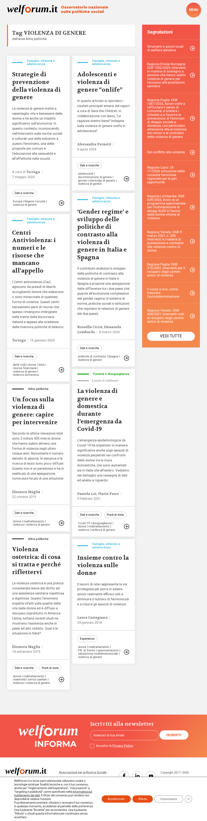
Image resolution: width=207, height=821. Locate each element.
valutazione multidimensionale (98, 653)
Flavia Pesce (108, 494)
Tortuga (33, 172)
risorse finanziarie (25, 368)
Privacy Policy (122, 746)
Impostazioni (169, 799)
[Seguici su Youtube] (151, 776)
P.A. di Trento (86, 650)
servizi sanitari (37, 679)
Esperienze (87, 638)
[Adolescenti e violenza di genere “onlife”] (126, 178)
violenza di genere (25, 204)
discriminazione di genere (95, 177)
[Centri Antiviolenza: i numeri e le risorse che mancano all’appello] (61, 369)
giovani (82, 180)
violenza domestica (26, 374)
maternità (19, 679)
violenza (83, 529)
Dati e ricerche (24, 193)
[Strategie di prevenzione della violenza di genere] (61, 203)
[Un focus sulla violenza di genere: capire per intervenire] (61, 523)
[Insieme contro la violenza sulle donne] (126, 652)
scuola (40, 201)
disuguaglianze (102, 523)
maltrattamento (99, 526)
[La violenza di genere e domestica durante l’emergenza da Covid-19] (126, 526)
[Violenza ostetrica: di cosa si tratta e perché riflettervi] (61, 679)
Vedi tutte (171, 336)
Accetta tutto (116, 799)
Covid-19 (84, 523)
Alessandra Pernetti (94, 144)
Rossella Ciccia (89, 327)
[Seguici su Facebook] (124, 776)
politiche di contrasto (92, 356)
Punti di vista (115, 515)
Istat (41, 364)
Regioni (29, 201)
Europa (17, 201)
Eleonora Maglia (26, 492)
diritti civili (19, 364)
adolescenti (85, 173)
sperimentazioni (108, 650)
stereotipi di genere (102, 180)
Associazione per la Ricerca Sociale (83, 772)
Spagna (113, 356)
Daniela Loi (86, 494)
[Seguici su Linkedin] (137, 776)
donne (32, 364)
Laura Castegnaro (92, 617)
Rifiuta (142, 799)
